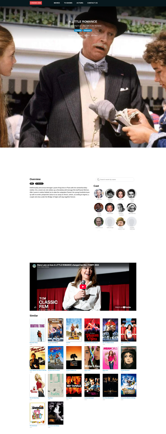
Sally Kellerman (132, 213)
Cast (96, 185)
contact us (92, 3)
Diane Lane (121, 199)
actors (80, 3)
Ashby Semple (110, 227)
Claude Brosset (99, 227)
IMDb (31, 183)
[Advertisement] (83, 161)
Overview (35, 179)
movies (57, 3)
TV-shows (68, 3)
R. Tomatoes (39, 183)
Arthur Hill (99, 199)
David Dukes (110, 213)
